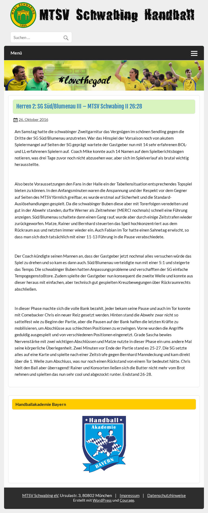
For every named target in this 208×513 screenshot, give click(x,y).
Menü (16, 52)
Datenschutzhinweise (166, 495)
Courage (127, 500)
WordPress (102, 500)
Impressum (129, 495)
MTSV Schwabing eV (40, 495)
